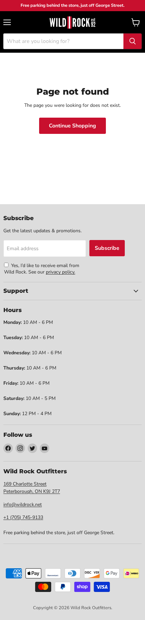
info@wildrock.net (22, 504)
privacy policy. (60, 272)
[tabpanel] (72, 22)
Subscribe (107, 248)
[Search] (132, 41)
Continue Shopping (72, 125)
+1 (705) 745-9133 (23, 517)
